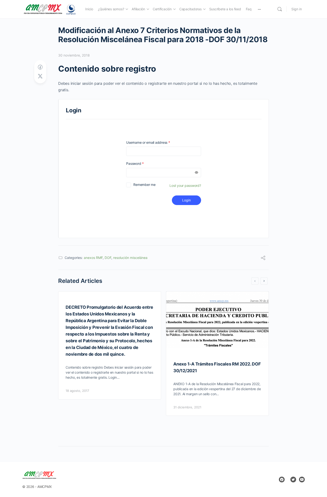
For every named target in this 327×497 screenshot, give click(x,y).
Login (186, 200)
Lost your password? (185, 185)
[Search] (279, 9)
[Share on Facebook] (40, 67)
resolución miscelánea (130, 258)
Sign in (296, 9)
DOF (108, 258)
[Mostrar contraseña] (196, 172)
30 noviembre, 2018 (74, 55)
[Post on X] (40, 76)
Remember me (144, 185)
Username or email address (155, 142)
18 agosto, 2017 (77, 391)
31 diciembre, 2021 (187, 407)
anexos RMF (93, 258)
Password (141, 163)
